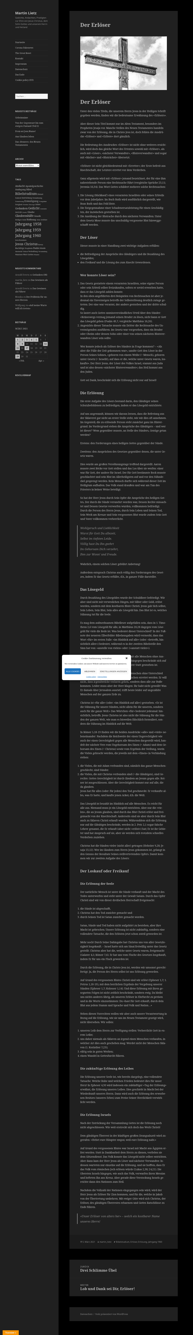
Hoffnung (31, 219)
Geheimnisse (21, 117)
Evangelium (43, 201)
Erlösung (142, 1241)
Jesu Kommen (20, 240)
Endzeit (18, 198)
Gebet (37, 204)
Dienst (40, 194)
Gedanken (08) (40, 274)
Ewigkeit (18, 204)
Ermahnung (37, 198)
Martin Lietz (26, 13)
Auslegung (20, 189)
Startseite (20, 42)
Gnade (37, 215)
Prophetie (29, 248)
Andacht (20, 186)
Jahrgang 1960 (28, 235)
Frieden (25, 205)
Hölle (38, 220)
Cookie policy (91, 677)
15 (17, 348)
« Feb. (22, 360)
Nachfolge (19, 248)
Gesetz (24, 212)
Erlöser (133, 1241)
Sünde (43, 248)
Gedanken (21, 208)
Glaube (30, 212)
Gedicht (34, 208)
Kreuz (40, 244)
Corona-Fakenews (24, 47)
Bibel (29, 189)
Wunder (36, 255)
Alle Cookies (72, 671)
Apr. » (41, 360)
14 (45, 343)
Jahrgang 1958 (28, 224)
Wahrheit (19, 254)
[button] (126, 658)
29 (17, 356)
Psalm (36, 248)
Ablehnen (89, 671)
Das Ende (19, 74)
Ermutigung (31, 201)
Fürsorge (32, 205)
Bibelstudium (26, 193)
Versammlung (42, 251)
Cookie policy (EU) (24, 80)
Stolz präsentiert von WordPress (111, 1314)
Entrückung (27, 198)
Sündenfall (18, 251)
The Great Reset (23, 53)
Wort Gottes (28, 254)
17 (27, 348)
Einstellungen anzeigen (113, 671)
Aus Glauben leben (24, 136)
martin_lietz (105, 1241)
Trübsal (25, 251)
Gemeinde (43, 209)
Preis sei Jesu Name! (25, 131)
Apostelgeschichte (34, 186)
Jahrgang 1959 (28, 229)
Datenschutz (102, 677)
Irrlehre (44, 220)
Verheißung (33, 251)
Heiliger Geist (20, 220)
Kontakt (19, 58)
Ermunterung (19, 201)
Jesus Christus (26, 244)
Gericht (18, 212)
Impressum (21, 63)
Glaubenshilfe (24, 216)
